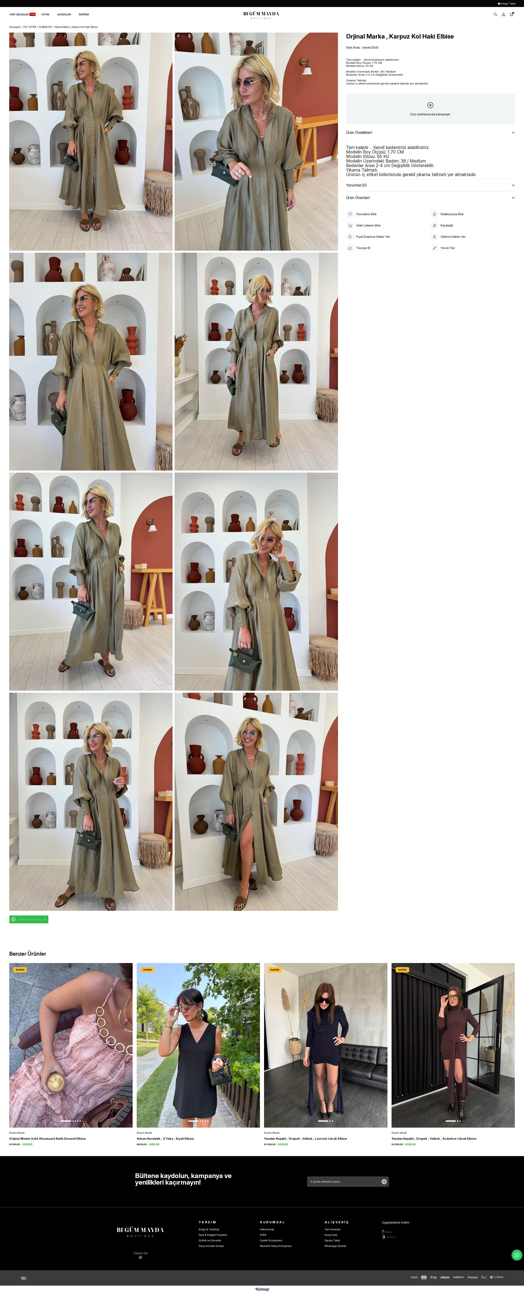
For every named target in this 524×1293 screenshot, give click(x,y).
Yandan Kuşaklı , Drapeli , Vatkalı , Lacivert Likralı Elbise (305, 1139)
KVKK (263, 1234)
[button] (66, 1121)
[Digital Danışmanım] (26, 1277)
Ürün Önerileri (358, 198)
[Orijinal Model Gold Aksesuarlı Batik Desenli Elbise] (71, 1045)
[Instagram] (140, 1257)
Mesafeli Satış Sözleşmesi (276, 1246)
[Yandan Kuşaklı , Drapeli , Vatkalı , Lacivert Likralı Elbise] (325, 1045)
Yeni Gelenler (333, 1229)
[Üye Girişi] (503, 14)
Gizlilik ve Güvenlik (210, 1240)
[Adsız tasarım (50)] (140, 1231)
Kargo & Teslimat (209, 1229)
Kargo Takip (508, 3)
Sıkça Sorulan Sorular (211, 1246)
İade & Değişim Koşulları (213, 1234)
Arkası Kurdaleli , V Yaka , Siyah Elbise (165, 1139)
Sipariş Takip (332, 1240)
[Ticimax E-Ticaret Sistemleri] (262, 1290)
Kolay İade (331, 1234)
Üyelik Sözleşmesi (271, 1240)
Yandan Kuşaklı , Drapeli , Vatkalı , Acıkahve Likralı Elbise (434, 1139)
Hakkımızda (267, 1229)
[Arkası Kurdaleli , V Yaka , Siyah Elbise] (198, 1045)
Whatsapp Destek (335, 1246)
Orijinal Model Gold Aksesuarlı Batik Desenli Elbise (47, 1139)
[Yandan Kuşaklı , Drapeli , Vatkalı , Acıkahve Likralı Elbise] (453, 1045)
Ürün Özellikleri (359, 132)
